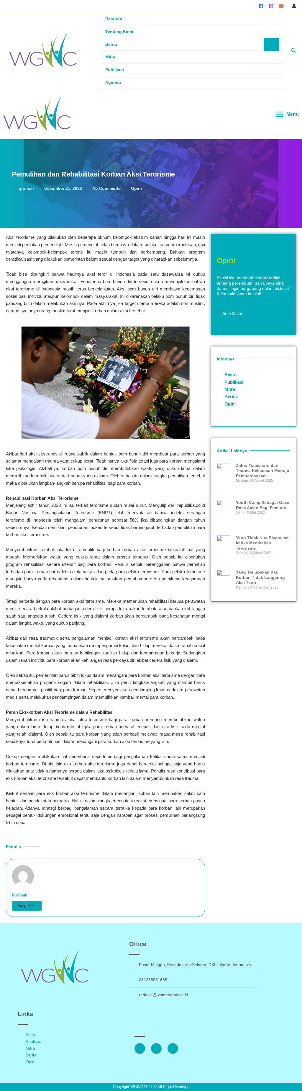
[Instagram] (271, 6)
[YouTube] (281, 6)
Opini (136, 188)
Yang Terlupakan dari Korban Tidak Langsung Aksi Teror (260, 577)
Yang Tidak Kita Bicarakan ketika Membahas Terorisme (262, 543)
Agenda (113, 82)
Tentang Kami (119, 31)
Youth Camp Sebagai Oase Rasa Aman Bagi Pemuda (262, 505)
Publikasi (114, 69)
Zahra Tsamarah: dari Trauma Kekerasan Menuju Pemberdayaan (262, 470)
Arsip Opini (26, 906)
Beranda (113, 19)
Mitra (110, 57)
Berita (111, 44)
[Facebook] (261, 6)
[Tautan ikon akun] (294, 6)
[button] (293, 51)
